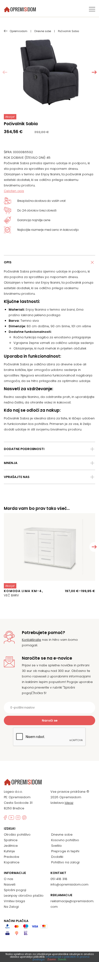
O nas (8, 879)
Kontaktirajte (31, 639)
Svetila (56, 845)
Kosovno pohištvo (65, 840)
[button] (94, 72)
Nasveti (9, 884)
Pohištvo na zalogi (65, 862)
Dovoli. (62, 959)
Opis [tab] (8, 262)
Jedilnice (11, 845)
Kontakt (58, 873)
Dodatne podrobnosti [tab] (24, 449)
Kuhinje (9, 851)
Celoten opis (14, 191)
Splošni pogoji (15, 890)
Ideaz (69, 802)
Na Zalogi (11, 906)
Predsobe (11, 856)
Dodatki (57, 856)
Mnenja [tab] (10, 463)
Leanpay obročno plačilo (23, 895)
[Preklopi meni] (92, 9)
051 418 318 (58, 879)
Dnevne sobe (62, 834)
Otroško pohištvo (17, 834)
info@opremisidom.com (69, 884)
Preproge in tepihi (65, 851)
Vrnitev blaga (14, 901)
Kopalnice (11, 862)
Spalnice (11, 840)
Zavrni (51, 959)
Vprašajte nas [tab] (17, 477)
